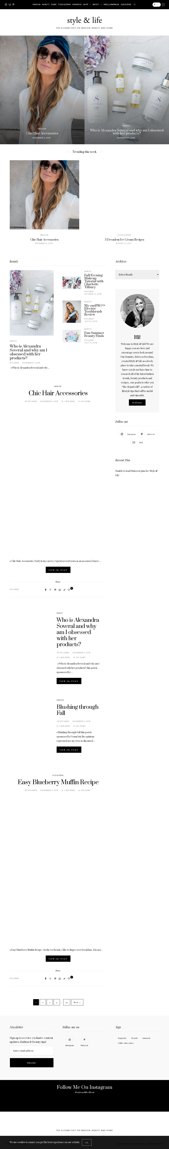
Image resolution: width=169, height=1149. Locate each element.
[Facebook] (45, 589)
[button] (5, 90)
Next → (77, 1002)
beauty (46, 4)
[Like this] (69, 589)
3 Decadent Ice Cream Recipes (124, 240)
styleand (14, 363)
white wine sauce (126, 1043)
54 (67, 1002)
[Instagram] (6, 4)
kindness (77, 4)
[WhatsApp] (60, 589)
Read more (137, 402)
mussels (146, 1038)
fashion (37, 4)
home (54, 4)
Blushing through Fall (77, 710)
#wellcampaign (111, 4)
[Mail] (10, 4)
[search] (134, 4)
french (135, 1038)
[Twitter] (50, 589)
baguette (122, 1038)
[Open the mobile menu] (163, 4)
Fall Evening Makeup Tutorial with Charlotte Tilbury (93, 281)
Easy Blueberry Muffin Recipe (58, 782)
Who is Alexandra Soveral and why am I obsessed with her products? (28, 352)
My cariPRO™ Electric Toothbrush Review (94, 310)
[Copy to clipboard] (64, 589)
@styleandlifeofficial (84, 1092)
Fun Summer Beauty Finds (94, 334)
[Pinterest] (13, 4)
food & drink (64, 4)
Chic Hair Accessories (44, 240)
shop (85, 4)
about (96, 4)
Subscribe (126, 4)
